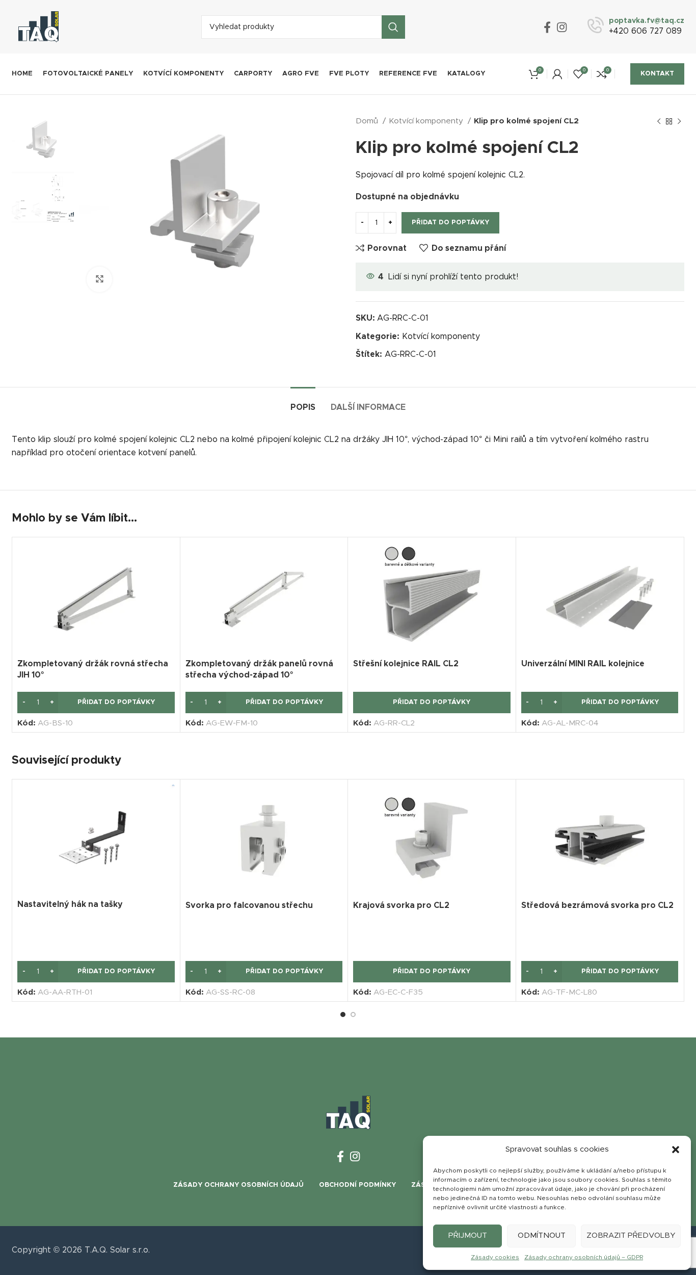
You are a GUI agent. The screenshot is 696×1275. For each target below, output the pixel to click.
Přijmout (467, 1235)
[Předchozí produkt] (659, 121)
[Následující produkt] (679, 121)
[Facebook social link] (547, 27)
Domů (368, 121)
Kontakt (657, 73)
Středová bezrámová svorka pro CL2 (597, 905)
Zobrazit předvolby (630, 1235)
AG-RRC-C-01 (410, 354)
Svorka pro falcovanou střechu (249, 905)
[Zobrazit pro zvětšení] (99, 279)
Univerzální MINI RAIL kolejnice (583, 664)
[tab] (302, 402)
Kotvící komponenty (427, 121)
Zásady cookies (495, 1257)
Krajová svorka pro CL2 (401, 905)
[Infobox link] (635, 26)
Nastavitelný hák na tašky (70, 904)
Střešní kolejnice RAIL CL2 (406, 664)
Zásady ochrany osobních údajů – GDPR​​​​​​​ (583, 1257)
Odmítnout (542, 1235)
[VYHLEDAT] (393, 27)
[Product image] (96, 597)
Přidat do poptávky (450, 222)
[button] (676, 1149)
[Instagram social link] (562, 27)
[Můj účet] (557, 74)
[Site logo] (38, 26)
